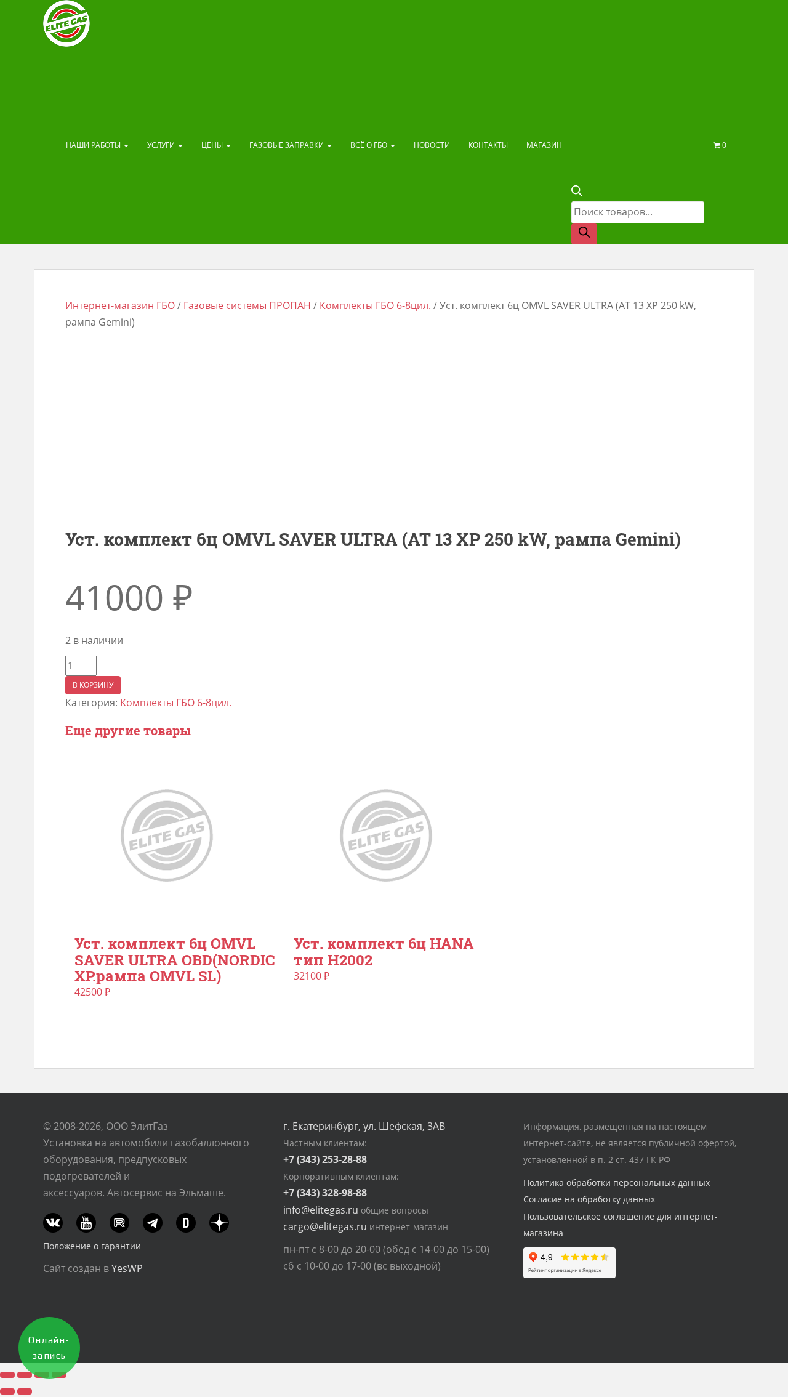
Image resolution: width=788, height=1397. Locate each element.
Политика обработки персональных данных (616, 1182)
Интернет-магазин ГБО (120, 305)
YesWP (127, 1268)
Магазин (544, 145)
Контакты (488, 145)
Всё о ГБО (369, 145)
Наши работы (94, 145)
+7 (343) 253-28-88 (325, 1159)
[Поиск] (584, 233)
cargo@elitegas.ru (325, 1226)
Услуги (162, 145)
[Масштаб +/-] (7, 1375)
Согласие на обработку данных (589, 1199)
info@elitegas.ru (320, 1210)
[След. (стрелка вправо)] (24, 1391)
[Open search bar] (576, 192)
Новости (432, 145)
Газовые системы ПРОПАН (247, 305)
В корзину (93, 685)
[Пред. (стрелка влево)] (7, 1391)
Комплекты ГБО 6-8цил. (375, 305)
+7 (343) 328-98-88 (325, 1192)
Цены (213, 145)
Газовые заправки (287, 145)
